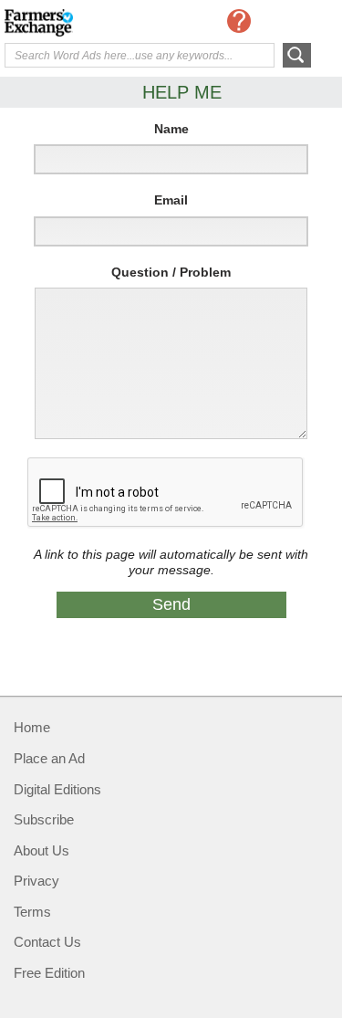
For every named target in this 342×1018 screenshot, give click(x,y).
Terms (32, 911)
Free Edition (49, 973)
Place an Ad (49, 758)
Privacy (36, 880)
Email (171, 200)
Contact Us (47, 942)
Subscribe (44, 819)
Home (32, 727)
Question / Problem (171, 272)
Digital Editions (57, 789)
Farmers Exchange (77, 23)
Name (171, 128)
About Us (41, 850)
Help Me (239, 21)
